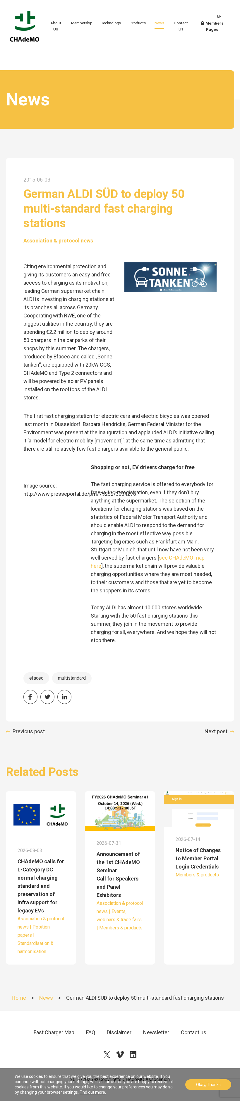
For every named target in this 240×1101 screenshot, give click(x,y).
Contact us (193, 1032)
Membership (81, 23)
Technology (111, 23)
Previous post (29, 731)
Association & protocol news (58, 240)
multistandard (72, 678)
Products (138, 23)
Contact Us (181, 26)
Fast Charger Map (54, 1032)
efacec (36, 678)
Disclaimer (119, 1032)
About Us (55, 26)
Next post (216, 731)
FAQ (90, 1032)
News (159, 23)
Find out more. (93, 1092)
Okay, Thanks (208, 1084)
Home (19, 998)
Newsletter (156, 1032)
